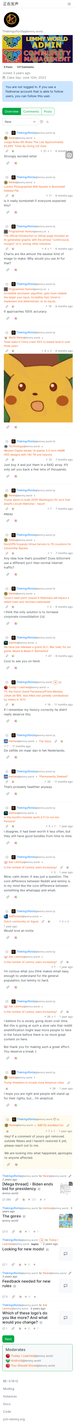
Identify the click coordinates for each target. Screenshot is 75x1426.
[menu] (69, 4)
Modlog (8, 1389)
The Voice (45, 741)
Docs (7, 1404)
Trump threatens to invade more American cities (34, 1082)
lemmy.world (10, 1193)
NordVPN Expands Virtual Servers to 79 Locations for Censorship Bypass (37, 546)
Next (8, 1339)
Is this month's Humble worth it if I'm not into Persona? (31, 819)
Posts (48, 111)
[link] (13, 151)
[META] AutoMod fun (50, 1125)
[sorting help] (41, 122)
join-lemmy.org (14, 1419)
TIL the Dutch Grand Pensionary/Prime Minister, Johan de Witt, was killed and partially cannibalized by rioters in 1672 (36, 695)
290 (8, 1199)
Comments (31, 111)
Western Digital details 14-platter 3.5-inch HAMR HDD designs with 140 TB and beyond (34, 452)
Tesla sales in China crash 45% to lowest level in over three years (37, 343)
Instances (10, 1396)
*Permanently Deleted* (53, 776)
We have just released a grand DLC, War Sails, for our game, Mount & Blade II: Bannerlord (37, 649)
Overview (11, 111)
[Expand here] (66, 1189)
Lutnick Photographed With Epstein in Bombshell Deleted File (34, 188)
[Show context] (7, 151)
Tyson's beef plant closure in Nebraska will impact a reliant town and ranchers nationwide (36, 599)
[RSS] (47, 122)
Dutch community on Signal (21, 921)
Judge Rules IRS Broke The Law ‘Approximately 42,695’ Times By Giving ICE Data (33, 144)
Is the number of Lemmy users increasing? (30, 867)
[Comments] (66, 1254)
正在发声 (10, 4)
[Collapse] (7, 133)
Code (7, 1411)
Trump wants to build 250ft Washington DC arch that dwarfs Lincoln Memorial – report (37, 501)
